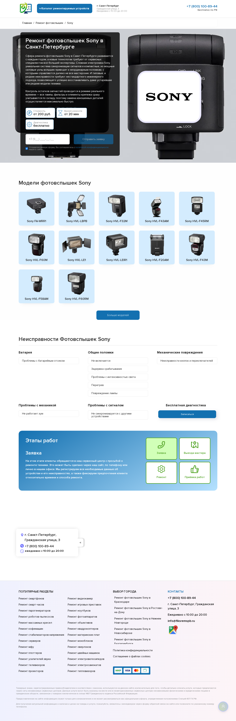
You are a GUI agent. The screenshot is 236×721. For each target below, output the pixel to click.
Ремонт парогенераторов (34, 610)
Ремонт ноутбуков (79, 610)
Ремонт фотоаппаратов (82, 616)
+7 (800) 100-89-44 (202, 6)
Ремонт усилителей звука (35, 659)
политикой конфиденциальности (91, 147)
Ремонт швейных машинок (84, 653)
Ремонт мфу (26, 647)
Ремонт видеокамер (80, 598)
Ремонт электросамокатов (84, 665)
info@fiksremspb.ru (181, 621)
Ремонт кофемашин (31, 629)
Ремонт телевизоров (32, 665)
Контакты (175, 591)
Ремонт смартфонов (31, 598)
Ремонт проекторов (31, 671)
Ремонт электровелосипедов (86, 659)
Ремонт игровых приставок (84, 604)
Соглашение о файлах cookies (131, 656)
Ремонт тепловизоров (81, 671)
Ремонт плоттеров (30, 653)
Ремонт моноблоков (80, 641)
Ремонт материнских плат (84, 635)
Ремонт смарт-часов (31, 604)
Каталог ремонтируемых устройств (65, 8)
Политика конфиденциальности (133, 650)
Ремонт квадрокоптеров (83, 629)
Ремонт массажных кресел (35, 622)
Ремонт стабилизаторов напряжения (41, 635)
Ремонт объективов (80, 622)
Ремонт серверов (29, 641)
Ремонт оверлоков (79, 647)
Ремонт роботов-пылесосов (36, 616)
